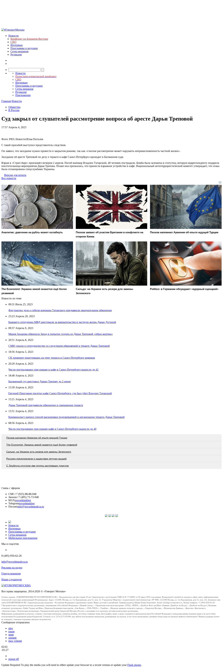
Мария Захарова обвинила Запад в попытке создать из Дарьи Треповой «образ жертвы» (60, 334)
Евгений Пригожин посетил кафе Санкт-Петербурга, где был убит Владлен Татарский (60, 393)
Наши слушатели (11, 579)
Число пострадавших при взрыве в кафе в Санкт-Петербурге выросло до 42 (53, 369)
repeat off (13, 659)
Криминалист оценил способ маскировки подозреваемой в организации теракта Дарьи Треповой (66, 417)
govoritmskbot (23, 500)
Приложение (23, 95)
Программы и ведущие (24, 48)
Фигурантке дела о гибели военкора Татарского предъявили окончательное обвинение (60, 310)
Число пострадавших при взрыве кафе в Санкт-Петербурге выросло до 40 (52, 428)
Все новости (8, 178)
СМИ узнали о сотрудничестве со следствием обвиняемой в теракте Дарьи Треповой (59, 345)
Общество (14, 107)
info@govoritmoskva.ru (31, 506)
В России (14, 110)
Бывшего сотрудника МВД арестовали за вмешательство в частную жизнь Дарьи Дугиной (62, 322)
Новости (13, 35)
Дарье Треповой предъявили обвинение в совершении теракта (45, 405)
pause (11, 631)
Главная (6, 101)
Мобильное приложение (22, 537)
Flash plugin (134, 664)
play (10, 628)
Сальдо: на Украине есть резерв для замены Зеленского (38, 451)
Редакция (16, 54)
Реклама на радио (11, 567)
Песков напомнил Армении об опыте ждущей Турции (36, 437)
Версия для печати (15, 175)
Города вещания (11, 573)
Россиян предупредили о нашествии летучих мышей (36, 458)
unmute (12, 637)
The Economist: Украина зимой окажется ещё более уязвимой (41, 444)
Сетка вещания (19, 51)
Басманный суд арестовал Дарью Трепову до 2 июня (39, 381)
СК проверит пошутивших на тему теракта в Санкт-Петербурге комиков (51, 357)
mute (11, 634)
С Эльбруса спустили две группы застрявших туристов (37, 465)
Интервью (16, 45)
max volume (15, 640)
